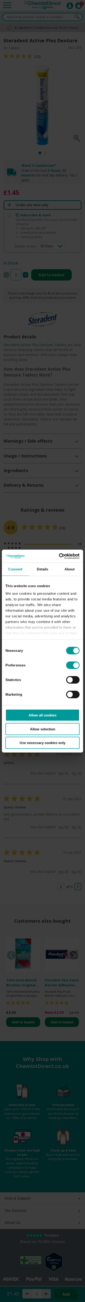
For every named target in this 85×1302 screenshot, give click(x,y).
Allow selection (42, 729)
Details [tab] (42, 569)
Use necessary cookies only (42, 743)
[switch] (73, 665)
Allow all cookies (42, 715)
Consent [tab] (15, 569)
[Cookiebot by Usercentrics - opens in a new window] (60, 556)
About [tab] (69, 569)
